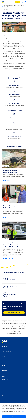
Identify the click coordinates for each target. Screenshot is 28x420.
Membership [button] (5, 366)
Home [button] (3, 356)
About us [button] (4, 370)
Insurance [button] (4, 346)
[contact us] (21, 1)
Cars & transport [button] (6, 351)
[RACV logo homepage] (4, 2)
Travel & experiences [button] (7, 361)
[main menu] (25, 1)
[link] (6, 341)
